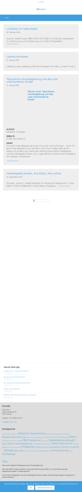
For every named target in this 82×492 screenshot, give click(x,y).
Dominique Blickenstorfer (37, 437)
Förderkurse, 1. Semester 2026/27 (16, 371)
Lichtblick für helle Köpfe (21, 28)
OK (31, 487)
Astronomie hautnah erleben (14, 377)
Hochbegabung (23, 443)
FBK (25, 440)
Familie (19, 441)
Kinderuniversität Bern (12, 389)
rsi (3, 451)
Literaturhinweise (17, 56)
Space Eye (35, 451)
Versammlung (59, 450)
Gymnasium (8, 443)
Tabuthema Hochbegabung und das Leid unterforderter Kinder (32, 80)
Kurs (44, 444)
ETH (15, 440)
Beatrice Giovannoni (31, 433)
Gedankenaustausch (62, 440)
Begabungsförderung (13, 437)
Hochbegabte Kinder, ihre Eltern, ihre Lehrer (33, 173)
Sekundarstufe (28, 451)
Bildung (28, 437)
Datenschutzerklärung (44, 487)
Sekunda (18, 450)
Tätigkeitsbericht (44, 451)
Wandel (71, 451)
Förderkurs (35, 440)
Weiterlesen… (13, 43)
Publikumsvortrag (42, 447)
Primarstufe (17, 447)
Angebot (4, 434)
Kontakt (41, 2)
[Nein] (79, 487)
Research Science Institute (65, 447)
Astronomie (14, 434)
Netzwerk (5, 447)
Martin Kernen (60, 443)
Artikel (9, 434)
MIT (71, 443)
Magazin (48, 444)
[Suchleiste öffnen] (79, 17)
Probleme (28, 446)
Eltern (72, 437)
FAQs (4, 461)
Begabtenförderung (50, 434)
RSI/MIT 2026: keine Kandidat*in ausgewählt (20, 395)
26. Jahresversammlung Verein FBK (17, 383)
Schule (8, 450)
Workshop (9, 454)
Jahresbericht (37, 444)
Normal (12, 447)
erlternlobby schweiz (7, 440)
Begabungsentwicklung (62, 434)
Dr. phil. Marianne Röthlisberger (56, 437)
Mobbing (76, 444)
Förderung (45, 440)
